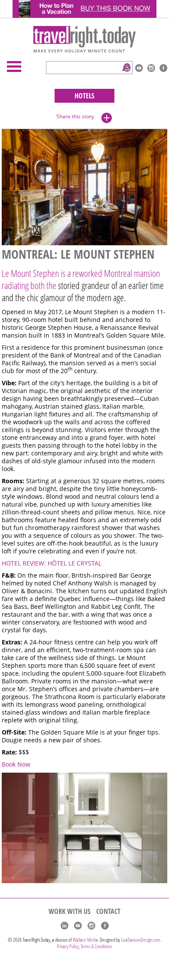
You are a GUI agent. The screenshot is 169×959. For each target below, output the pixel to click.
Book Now (16, 764)
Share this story (75, 116)
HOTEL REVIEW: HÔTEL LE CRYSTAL (51, 563)
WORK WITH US (70, 911)
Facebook (163, 68)
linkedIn (64, 926)
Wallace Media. (86, 939)
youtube (139, 68)
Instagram (151, 68)
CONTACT (108, 911)
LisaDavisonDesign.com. (141, 939)
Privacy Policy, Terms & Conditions (84, 946)
